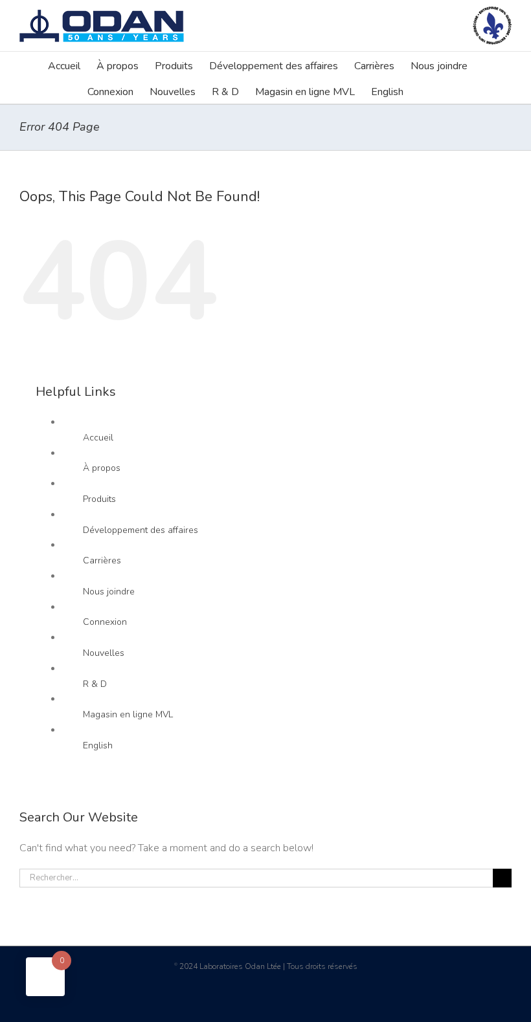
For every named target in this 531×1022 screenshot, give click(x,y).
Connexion (105, 622)
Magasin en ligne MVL (128, 714)
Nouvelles (103, 653)
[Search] (423, 90)
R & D (95, 684)
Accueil (98, 437)
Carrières (102, 560)
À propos (101, 468)
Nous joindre (109, 591)
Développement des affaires (140, 530)
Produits (99, 499)
